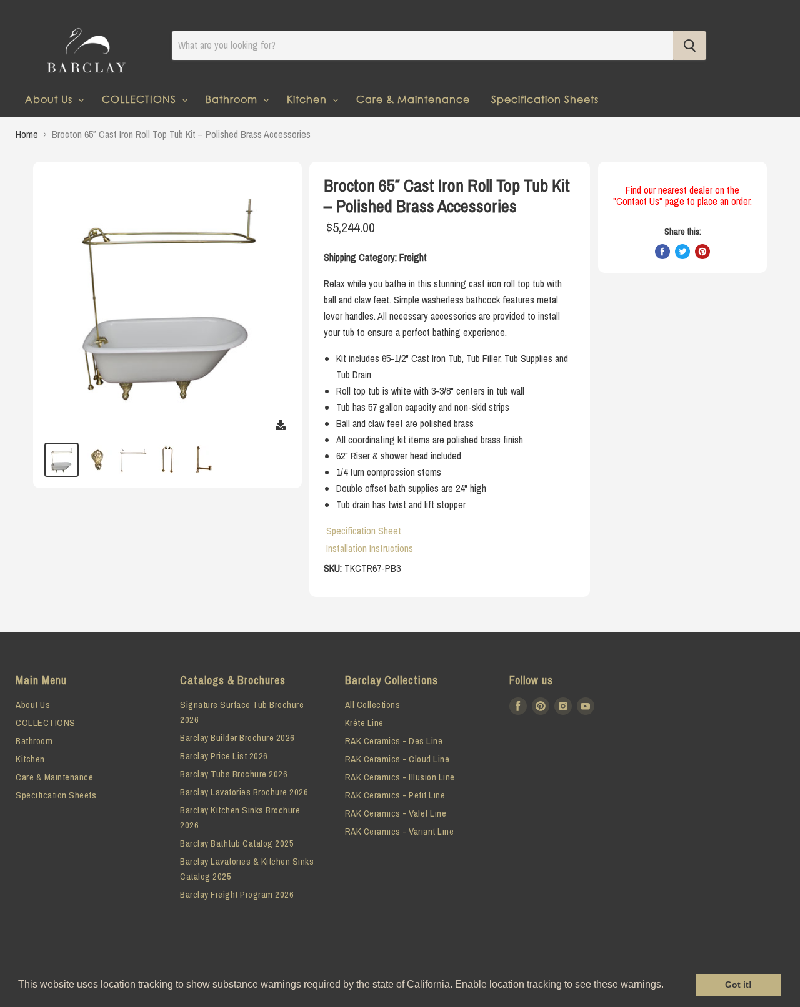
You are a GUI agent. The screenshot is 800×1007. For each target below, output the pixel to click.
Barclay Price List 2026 (224, 755)
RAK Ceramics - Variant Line (399, 831)
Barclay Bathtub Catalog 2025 (237, 843)
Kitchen (308, 99)
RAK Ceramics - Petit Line (395, 795)
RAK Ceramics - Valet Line (396, 813)
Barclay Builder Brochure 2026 (237, 737)
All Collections (373, 704)
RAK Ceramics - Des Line (394, 740)
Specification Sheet (363, 531)
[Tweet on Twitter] (682, 251)
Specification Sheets (545, 99)
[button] (668, 986)
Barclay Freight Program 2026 (237, 894)
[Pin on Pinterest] (702, 251)
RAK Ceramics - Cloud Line (397, 758)
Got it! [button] (738, 985)
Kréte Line (364, 722)
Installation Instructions (369, 548)
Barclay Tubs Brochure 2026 (234, 773)
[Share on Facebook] (662, 251)
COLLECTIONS (140, 99)
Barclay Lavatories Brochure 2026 (244, 791)
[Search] (689, 45)
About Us (50, 99)
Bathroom (233, 99)
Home (27, 134)
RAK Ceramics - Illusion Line (400, 776)
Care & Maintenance (413, 99)
